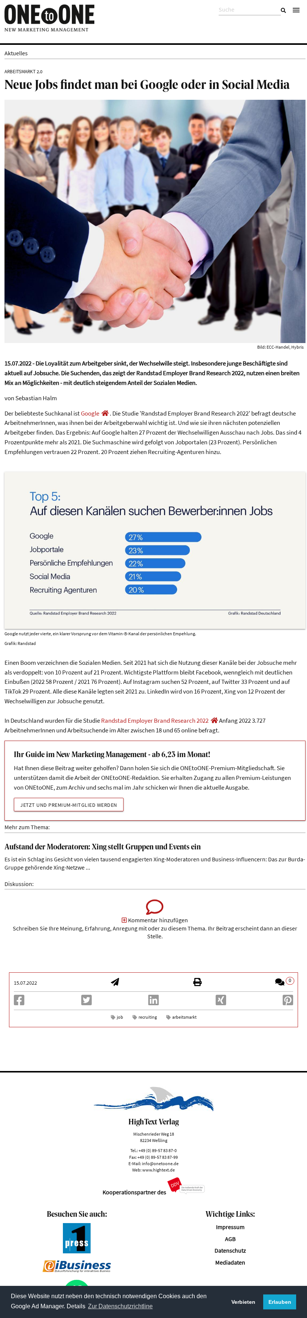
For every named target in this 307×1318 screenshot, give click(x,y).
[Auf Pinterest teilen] (288, 1002)
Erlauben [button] (279, 1302)
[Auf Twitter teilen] (86, 1002)
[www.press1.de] (77, 1251)
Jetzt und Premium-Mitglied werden (68, 805)
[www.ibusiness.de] (77, 1270)
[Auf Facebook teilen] (19, 1002)
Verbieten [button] (243, 1302)
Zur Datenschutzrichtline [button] (120, 1306)
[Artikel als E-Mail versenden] (115, 983)
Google (90, 413)
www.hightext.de (158, 1170)
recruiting (148, 1017)
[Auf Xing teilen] (221, 1002)
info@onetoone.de (160, 1163)
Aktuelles (16, 53)
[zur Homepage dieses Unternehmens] (105, 413)
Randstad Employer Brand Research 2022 (155, 720)
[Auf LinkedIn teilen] (153, 1002)
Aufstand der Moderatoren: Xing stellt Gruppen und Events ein (102, 847)
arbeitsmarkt (184, 1017)
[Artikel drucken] (197, 983)
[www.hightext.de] (154, 1109)
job (120, 1017)
